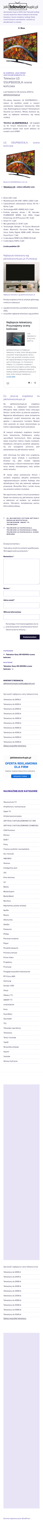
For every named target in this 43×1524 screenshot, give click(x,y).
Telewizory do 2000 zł (12, 709)
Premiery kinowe (10, 953)
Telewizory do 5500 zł (12, 742)
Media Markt (8, 896)
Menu (23, 28)
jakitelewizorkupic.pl (14, 75)
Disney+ (6, 835)
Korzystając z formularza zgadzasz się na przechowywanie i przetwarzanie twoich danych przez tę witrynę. (22, 627)
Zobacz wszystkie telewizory (14, 746)
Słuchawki (7, 1019)
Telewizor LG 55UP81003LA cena (22, 530)
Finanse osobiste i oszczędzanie (16, 849)
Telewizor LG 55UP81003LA (19, 528)
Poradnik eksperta (10, 948)
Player (6, 943)
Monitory (7, 901)
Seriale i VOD (8, 986)
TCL (5, 1023)
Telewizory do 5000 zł (12, 737)
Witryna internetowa (12, 612)
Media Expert (8, 892)
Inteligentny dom (10, 868)
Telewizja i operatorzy (12, 1028)
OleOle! (6, 925)
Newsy (6, 915)
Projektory (7, 962)
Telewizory (12, 524)
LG (8, 518)
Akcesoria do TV (10, 802)
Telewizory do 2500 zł (12, 714)
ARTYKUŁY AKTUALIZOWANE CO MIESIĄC (21, 826)
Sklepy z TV (8, 995)
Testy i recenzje (9, 1038)
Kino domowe (9, 877)
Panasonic (7, 929)
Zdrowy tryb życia (10, 1061)
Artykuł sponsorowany (12, 816)
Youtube (6, 1056)
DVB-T (6, 840)
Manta (6, 887)
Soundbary (7, 1014)
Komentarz (8, 556)
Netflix (6, 910)
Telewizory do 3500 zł (12, 723)
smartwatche (8, 1005)
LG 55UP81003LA (20, 123)
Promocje (7, 967)
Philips (6, 934)
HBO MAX (7, 858)
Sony (5, 1009)
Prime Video (8, 957)
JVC (5, 873)
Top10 (5, 1042)
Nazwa (6, 588)
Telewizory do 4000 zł (12, 728)
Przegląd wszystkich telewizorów (16, 972)
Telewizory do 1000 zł (12, 700)
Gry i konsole (8, 854)
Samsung (7, 981)
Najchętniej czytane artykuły (24, 518)
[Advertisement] (21, 1172)
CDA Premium (9, 830)
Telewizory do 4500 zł (12, 732)
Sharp (5, 990)
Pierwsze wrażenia (10, 939)
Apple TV (7, 811)
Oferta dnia (7, 920)
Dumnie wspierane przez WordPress (16, 1518)
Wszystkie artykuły (11, 1047)
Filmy (5, 844)
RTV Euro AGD (9, 976)
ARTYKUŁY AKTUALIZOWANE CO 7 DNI (19, 821)
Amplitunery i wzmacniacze (14, 807)
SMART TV (24, 522)
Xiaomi (6, 1052)
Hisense (6, 863)
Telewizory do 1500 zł (12, 704)
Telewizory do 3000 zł (12, 718)
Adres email (9, 600)
